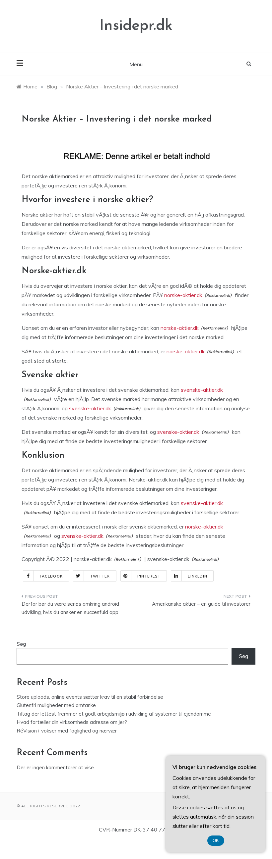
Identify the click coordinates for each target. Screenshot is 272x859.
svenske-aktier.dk (202, 389)
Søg (21, 644)
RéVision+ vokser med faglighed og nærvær (67, 731)
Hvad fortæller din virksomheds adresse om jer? (72, 722)
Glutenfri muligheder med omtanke (56, 705)
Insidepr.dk (136, 26)
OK (216, 840)
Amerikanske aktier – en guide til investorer (201, 604)
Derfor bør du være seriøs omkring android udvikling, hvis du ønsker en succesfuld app (70, 608)
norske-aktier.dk (183, 295)
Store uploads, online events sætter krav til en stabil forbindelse (90, 697)
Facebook (51, 576)
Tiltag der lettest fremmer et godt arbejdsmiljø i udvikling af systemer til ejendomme (114, 714)
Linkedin (197, 576)
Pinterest (149, 576)
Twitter (100, 576)
